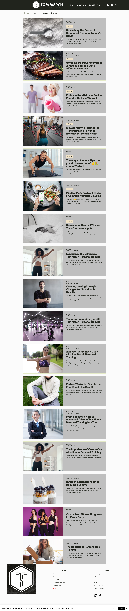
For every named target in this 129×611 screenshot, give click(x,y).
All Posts (26, 13)
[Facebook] (108, 5)
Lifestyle (54, 13)
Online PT (56, 580)
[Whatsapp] (116, 5)
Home (55, 574)
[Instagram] (112, 5)
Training (35, 13)
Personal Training (58, 577)
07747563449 (100, 588)
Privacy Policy (57, 585)
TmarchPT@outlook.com (103, 585)
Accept (121, 608)
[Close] (127, 608)
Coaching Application (59, 582)
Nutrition (45, 13)
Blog (54, 588)
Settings (113, 608)
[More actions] (102, 22)
